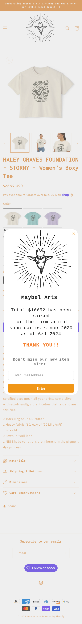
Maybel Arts (34, 616)
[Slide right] (77, 143)
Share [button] (12, 506)
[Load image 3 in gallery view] (62, 142)
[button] (5, 28)
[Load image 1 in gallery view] (19, 142)
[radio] (12, 222)
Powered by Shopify (53, 616)
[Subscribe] (65, 553)
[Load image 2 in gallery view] (40, 142)
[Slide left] (4, 143)
